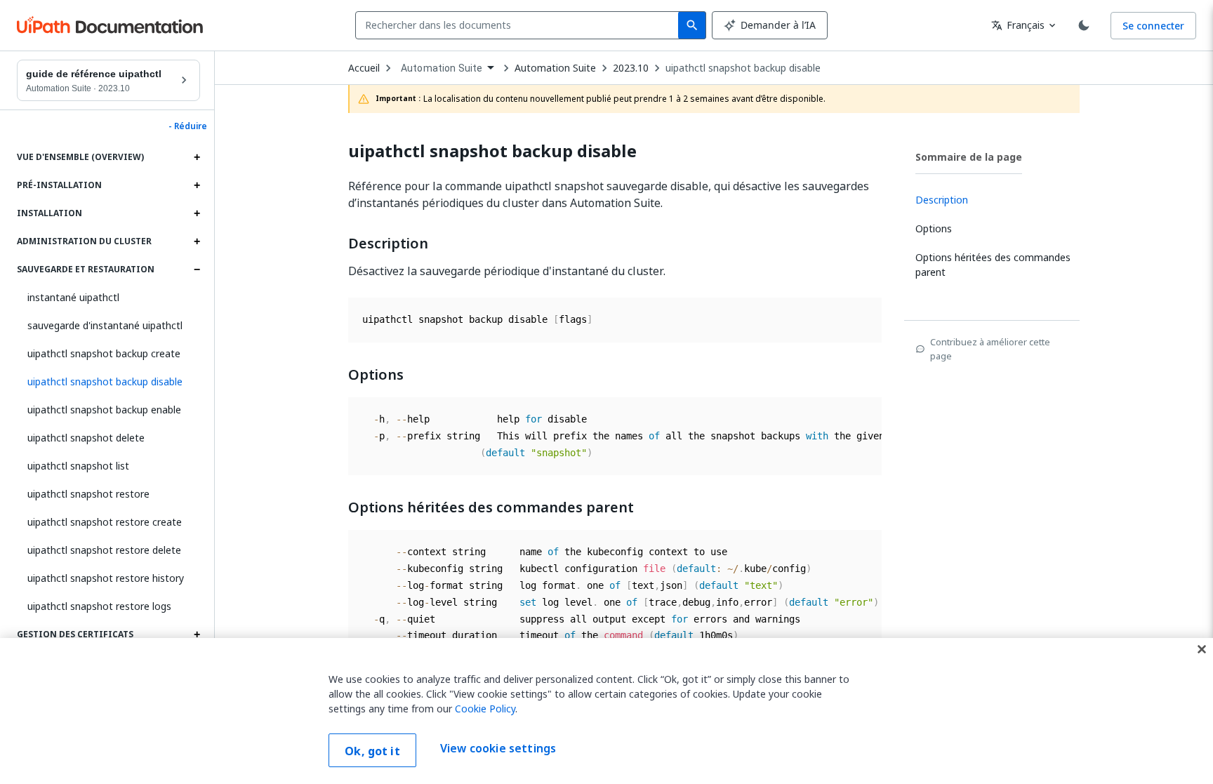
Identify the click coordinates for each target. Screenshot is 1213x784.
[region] (606, 711)
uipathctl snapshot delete (86, 437)
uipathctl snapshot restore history (105, 578)
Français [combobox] (1018, 25)
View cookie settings (498, 748)
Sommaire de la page (968, 157)
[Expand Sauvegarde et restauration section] (196, 269)
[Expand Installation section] (196, 213)
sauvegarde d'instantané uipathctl (105, 325)
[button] (108, 382)
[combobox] (520, 25)
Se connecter (1153, 25)
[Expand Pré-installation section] (196, 185)
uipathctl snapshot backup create (103, 353)
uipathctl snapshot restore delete (104, 550)
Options (376, 375)
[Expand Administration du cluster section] (196, 241)
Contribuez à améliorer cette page (990, 349)
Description (388, 243)
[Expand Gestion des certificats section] (196, 634)
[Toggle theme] (1084, 25)
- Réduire (187, 126)
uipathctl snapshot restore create (104, 521)
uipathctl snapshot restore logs (99, 606)
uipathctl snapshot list (78, 465)
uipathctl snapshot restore (88, 493)
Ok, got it (372, 751)
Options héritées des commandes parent (491, 507)
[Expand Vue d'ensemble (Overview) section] (196, 157)
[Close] (1202, 649)
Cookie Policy (485, 708)
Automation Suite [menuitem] (441, 68)
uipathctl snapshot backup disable (743, 68)
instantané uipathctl (73, 297)
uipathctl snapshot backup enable (104, 409)
